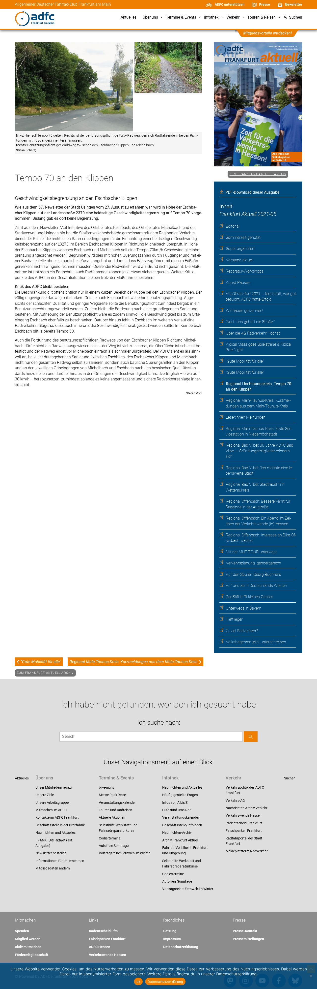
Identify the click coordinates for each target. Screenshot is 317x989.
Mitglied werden (27, 939)
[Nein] (310, 975)
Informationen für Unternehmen (59, 861)
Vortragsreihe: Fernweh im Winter (124, 853)
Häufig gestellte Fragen (180, 795)
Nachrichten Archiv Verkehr (246, 808)
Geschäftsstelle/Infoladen (182, 825)
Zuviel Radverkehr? (242, 630)
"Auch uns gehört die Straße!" (250, 321)
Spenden (22, 931)
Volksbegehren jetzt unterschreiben (256, 642)
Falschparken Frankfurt (244, 831)
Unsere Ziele (44, 795)
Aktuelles (128, 17)
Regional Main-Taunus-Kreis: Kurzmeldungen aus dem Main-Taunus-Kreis (133, 661)
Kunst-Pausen (238, 282)
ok (138, 982)
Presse (264, 4)
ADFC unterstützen (229, 4)
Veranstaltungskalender (117, 802)
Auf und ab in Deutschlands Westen (256, 585)
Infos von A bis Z (174, 802)
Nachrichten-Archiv (177, 832)
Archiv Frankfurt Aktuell (180, 840)
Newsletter (293, 4)
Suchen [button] (295, 17)
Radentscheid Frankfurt (244, 823)
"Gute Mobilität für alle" (245, 361)
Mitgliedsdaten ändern (52, 868)
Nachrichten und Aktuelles (55, 832)
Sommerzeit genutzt (243, 237)
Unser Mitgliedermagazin (54, 787)
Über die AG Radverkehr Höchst (253, 333)
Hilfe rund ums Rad (176, 810)
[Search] (251, 736)
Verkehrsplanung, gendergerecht (253, 563)
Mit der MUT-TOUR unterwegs (252, 552)
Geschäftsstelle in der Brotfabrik (60, 825)
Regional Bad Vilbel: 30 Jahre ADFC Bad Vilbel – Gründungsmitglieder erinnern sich (259, 451)
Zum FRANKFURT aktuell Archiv (258, 174)
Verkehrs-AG (235, 801)
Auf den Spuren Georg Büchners (253, 574)
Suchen (289, 778)
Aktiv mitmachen (28, 947)
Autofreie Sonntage (114, 846)
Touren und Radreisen (115, 810)
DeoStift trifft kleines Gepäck (250, 596)
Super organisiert (240, 248)
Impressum (172, 939)
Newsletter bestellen (50, 853)
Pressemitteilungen (248, 939)
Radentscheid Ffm (103, 931)
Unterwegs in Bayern (243, 608)
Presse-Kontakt (245, 931)
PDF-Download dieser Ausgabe (252, 192)
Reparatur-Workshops (245, 271)
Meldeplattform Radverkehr (247, 851)
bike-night (106, 787)
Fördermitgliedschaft (31, 955)
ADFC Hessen (99, 947)
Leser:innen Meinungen (245, 417)
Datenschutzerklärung (180, 947)
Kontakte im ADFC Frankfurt (57, 817)
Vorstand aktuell (239, 260)
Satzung (169, 931)
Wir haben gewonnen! (244, 310)
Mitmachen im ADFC (51, 810)
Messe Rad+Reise (112, 795)
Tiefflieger (234, 619)
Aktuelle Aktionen (112, 817)
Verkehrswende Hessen (244, 815)
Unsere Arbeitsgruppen (53, 802)
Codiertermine (109, 838)
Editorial (232, 226)
